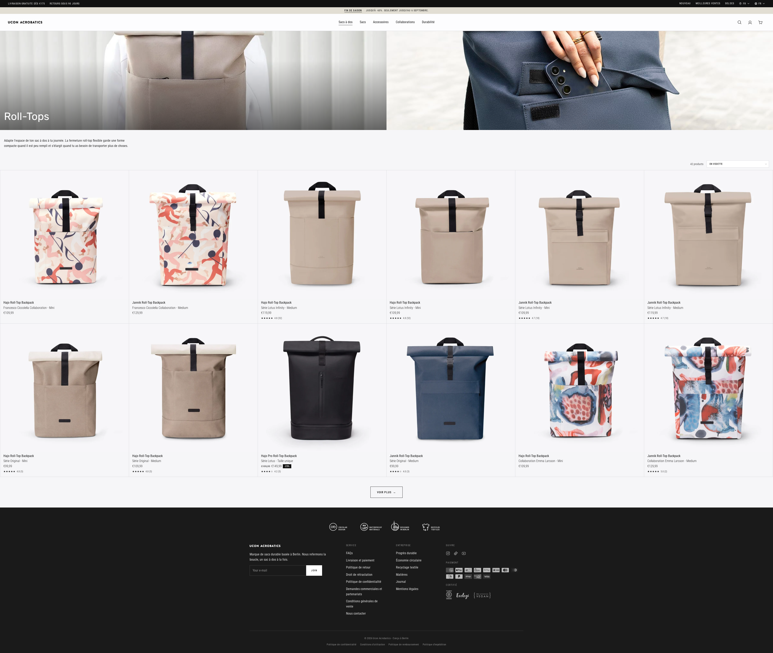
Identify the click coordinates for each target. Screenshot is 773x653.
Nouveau (685, 3)
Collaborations (405, 22)
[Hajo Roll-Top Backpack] (64, 234)
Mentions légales (407, 589)
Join (314, 570)
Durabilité (428, 22)
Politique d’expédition (434, 644)
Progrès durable (406, 553)
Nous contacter (356, 613)
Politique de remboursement (404, 644)
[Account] (750, 22)
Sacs (363, 22)
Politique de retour (358, 567)
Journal (401, 582)
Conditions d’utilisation (372, 644)
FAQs (349, 553)
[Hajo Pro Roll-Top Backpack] (322, 388)
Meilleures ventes (708, 3)
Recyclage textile (407, 567)
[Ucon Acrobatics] (25, 22)
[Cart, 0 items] (760, 22)
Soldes (729, 3)
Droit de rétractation (359, 575)
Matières (401, 575)
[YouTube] (464, 554)
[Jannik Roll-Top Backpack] (193, 234)
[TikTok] (456, 554)
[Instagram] (448, 554)
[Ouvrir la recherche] (739, 22)
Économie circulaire (409, 560)
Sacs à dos (345, 22)
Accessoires (381, 22)
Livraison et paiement (360, 560)
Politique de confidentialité (363, 582)
